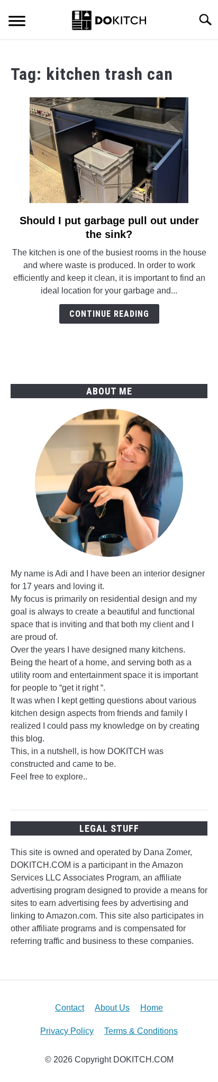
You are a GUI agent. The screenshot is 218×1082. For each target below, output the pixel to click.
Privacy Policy (67, 1030)
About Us (112, 1007)
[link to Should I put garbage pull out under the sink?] (109, 150)
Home (151, 1007)
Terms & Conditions (141, 1030)
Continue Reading (109, 314)
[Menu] (17, 22)
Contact (69, 1007)
